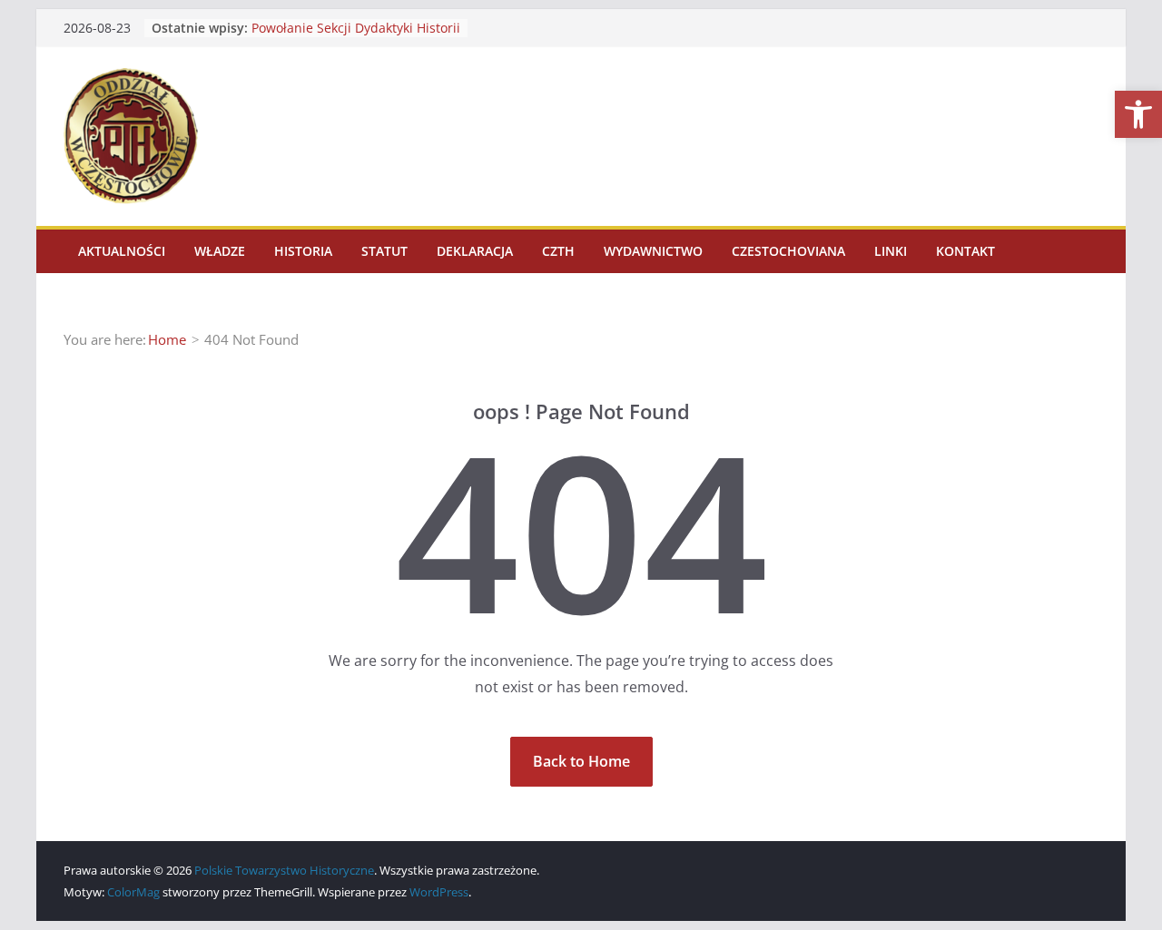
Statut (384, 250)
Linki (890, 250)
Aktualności (121, 250)
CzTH (558, 250)
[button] (1138, 114)
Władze (219, 250)
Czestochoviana (788, 250)
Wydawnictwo (653, 250)
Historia (303, 250)
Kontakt (965, 250)
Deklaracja (475, 250)
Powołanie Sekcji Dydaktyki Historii (355, 27)
